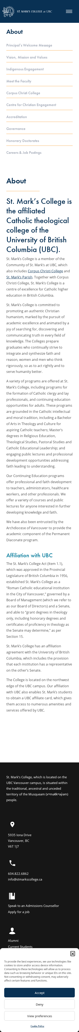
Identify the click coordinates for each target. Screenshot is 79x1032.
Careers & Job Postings (23, 152)
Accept (39, 993)
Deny (39, 1004)
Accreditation (16, 117)
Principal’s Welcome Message (29, 45)
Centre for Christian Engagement (31, 104)
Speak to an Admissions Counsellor (33, 906)
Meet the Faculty (18, 81)
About (14, 31)
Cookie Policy (37, 1026)
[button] (73, 953)
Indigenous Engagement (25, 69)
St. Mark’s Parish (19, 277)
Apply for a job (18, 912)
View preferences (39, 1016)
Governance (15, 128)
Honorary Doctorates (22, 140)
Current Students (20, 947)
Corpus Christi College (23, 93)
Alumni (13, 940)
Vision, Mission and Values (26, 57)
